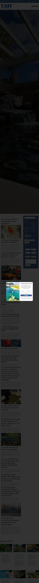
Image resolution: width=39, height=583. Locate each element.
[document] (19, 291)
